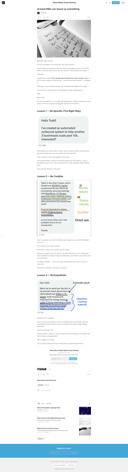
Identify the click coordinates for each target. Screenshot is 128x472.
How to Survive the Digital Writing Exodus (51, 418)
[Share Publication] (109, 2)
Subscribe (116, 2)
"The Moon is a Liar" (42, 410)
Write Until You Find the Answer (48, 428)
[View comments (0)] (44, 17)
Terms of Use (71, 362)
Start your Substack (60, 465)
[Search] (106, 2)
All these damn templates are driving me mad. (49, 420)
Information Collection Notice (63, 363)
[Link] (35, 111)
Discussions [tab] (48, 403)
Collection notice (73, 461)
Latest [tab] (42, 403)
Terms (67, 461)
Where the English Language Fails (48, 408)
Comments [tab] (40, 385)
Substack (56, 469)
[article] (64, 410)
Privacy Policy (75, 363)
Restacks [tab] (47, 385)
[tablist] (43, 385)
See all (40, 438)
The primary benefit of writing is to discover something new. (52, 430)
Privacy (63, 461)
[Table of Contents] (2, 236)
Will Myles (45, 411)
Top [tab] (39, 403)
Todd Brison (43, 12)
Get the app (71, 465)
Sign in (123, 2)
